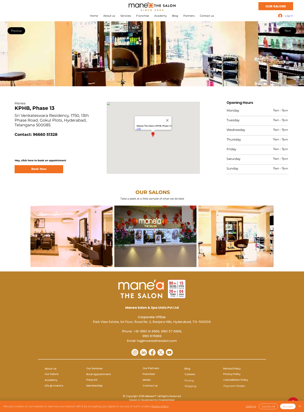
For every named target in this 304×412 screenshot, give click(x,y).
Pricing (189, 380)
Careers (190, 374)
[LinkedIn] (143, 352)
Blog (187, 368)
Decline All (268, 406)
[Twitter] (160, 352)
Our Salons (52, 374)
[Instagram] (134, 352)
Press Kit (91, 380)
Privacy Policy (231, 374)
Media (147, 380)
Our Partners (151, 368)
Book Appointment (98, 374)
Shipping (190, 386)
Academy (51, 380)
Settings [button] (251, 406)
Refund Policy (232, 368)
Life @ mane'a (54, 385)
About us (50, 368)
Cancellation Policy (235, 380)
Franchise (149, 374)
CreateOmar (166, 400)
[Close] (300, 406)
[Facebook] (152, 352)
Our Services (94, 368)
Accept (288, 406)
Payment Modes (234, 386)
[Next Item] (267, 236)
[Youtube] (169, 352)
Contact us (150, 385)
